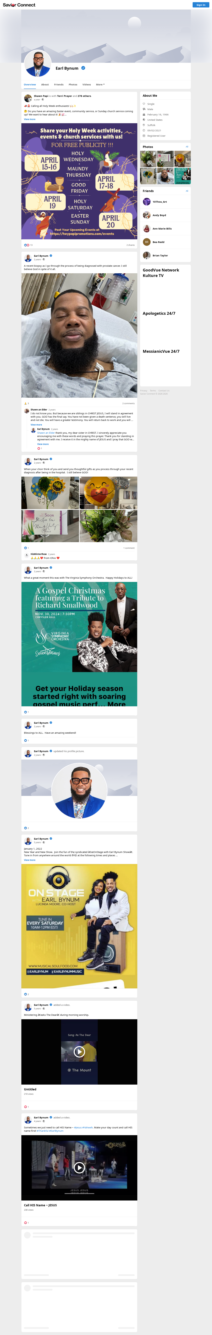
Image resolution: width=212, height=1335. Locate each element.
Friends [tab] (58, 84)
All (187, 146)
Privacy (143, 390)
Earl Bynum (41, 255)
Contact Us (164, 390)
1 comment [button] (129, 548)
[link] (19, 4)
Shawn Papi (41, 96)
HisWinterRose (39, 554)
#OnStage (85, 1243)
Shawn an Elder (39, 409)
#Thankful (43, 1130)
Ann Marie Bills (162, 228)
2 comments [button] (128, 403)
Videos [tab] (86, 84)
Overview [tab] (30, 84)
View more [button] (29, 119)
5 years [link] (37, 842)
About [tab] (45, 84)
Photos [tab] (73, 84)
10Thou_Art (160, 201)
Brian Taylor (160, 255)
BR (146, 242)
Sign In (201, 4)
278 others (84, 96)
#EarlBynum (56, 1130)
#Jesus (78, 1127)
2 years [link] (37, 259)
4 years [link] (37, 1121)
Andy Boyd (159, 215)
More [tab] (99, 84)
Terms (153, 390)
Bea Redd (158, 242)
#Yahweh (87, 1127)
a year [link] (37, 99)
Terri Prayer (64, 96)
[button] (28, 245)
